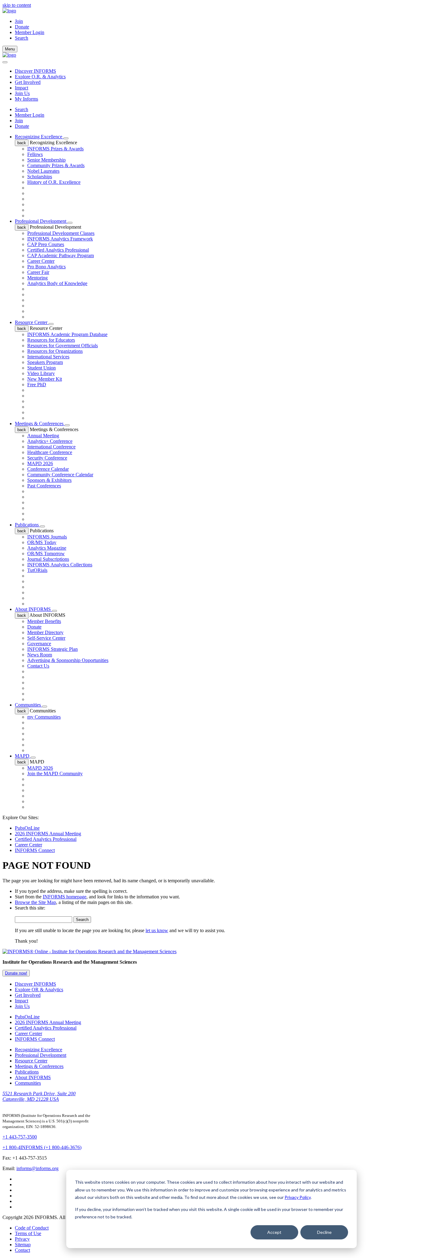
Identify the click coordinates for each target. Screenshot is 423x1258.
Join (19, 21)
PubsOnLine (27, 828)
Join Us (22, 93)
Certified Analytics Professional (58, 250)
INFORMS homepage (64, 896)
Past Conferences (44, 485)
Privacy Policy (298, 1197)
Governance (39, 643)
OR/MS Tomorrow (46, 553)
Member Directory (45, 632)
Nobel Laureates (43, 171)
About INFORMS (33, 609)
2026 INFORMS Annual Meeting (48, 833)
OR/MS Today (41, 542)
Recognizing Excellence (39, 136)
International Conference (51, 446)
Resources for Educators (51, 340)
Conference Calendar (48, 469)
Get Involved (28, 82)
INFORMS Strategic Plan (52, 649)
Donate (22, 26)
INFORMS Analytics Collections (59, 564)
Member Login (29, 32)
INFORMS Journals (47, 536)
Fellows (35, 154)
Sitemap (23, 1244)
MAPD (23, 756)
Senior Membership (46, 159)
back (21, 142)
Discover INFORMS (35, 71)
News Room (39, 654)
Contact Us (38, 665)
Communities (28, 704)
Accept (274, 1232)
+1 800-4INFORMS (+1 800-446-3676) (41, 1147)
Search (21, 109)
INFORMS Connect (35, 850)
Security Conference (47, 457)
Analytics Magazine (46, 548)
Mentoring (37, 277)
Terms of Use (28, 1233)
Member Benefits (44, 621)
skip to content (16, 5)
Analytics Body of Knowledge (57, 283)
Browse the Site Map (35, 902)
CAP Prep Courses (45, 244)
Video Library (41, 373)
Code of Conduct (32, 1227)
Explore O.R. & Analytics (40, 76)
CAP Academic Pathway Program (60, 255)
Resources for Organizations (55, 351)
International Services (48, 356)
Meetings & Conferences (40, 423)
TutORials (37, 570)
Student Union (41, 367)
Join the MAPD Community (55, 773)
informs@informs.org (37, 1168)
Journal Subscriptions (48, 559)
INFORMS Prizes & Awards (55, 148)
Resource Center (32, 322)
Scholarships (39, 176)
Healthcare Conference (49, 452)
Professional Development (41, 221)
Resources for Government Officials (62, 345)
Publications (27, 524)
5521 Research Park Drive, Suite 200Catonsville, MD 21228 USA (39, 1096)
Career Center (41, 261)
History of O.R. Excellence (54, 182)
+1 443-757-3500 (19, 1136)
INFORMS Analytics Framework (60, 238)
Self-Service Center (46, 638)
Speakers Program (45, 362)
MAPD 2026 (40, 463)
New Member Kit (44, 379)
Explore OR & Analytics (39, 989)
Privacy (22, 1239)
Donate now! (16, 973)
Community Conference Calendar (60, 474)
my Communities (44, 717)
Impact (21, 87)
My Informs (26, 99)
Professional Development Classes (60, 233)
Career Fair (38, 272)
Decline (324, 1232)
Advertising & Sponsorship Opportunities (67, 660)
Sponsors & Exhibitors (49, 480)
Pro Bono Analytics (46, 266)
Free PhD (36, 384)
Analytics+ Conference (49, 441)
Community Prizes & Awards (56, 165)
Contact (22, 1250)
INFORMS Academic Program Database (67, 334)
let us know (157, 930)
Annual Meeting (43, 435)
